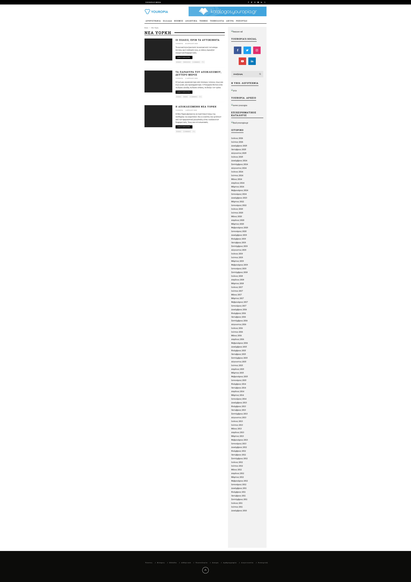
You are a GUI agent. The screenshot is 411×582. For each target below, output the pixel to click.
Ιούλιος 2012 (237, 462)
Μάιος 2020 (236, 216)
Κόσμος (178, 21)
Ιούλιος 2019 (237, 253)
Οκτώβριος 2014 (238, 387)
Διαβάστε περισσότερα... (184, 57)
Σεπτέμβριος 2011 (239, 499)
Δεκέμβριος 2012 (239, 447)
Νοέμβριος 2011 (238, 492)
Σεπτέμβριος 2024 (239, 164)
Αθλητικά (191, 21)
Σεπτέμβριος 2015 (239, 358)
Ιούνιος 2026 (237, 142)
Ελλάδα (167, 21)
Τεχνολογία (217, 21)
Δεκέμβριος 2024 (239, 160)
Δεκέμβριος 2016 (239, 309)
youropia (179, 43)
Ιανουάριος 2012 (238, 484)
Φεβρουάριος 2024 (239, 190)
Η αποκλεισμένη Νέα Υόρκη (196, 106)
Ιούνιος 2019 (237, 257)
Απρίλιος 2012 (237, 473)
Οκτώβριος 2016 (238, 317)
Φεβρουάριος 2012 (239, 480)
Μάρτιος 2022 (237, 201)
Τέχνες (204, 21)
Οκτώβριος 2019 (238, 242)
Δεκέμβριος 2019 (239, 235)
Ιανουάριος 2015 (238, 380)
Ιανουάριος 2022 (238, 205)
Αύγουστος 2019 (238, 250)
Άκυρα (230, 21)
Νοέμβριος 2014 (238, 384)
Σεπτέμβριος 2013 (239, 413)
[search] (260, 74)
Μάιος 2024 (236, 179)
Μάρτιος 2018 (237, 283)
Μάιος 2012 (236, 469)
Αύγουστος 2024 (238, 168)
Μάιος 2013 (236, 428)
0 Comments (196, 62)
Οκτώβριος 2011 (238, 495)
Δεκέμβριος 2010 (239, 510)
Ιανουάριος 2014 (238, 399)
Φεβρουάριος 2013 (239, 440)
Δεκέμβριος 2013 (239, 402)
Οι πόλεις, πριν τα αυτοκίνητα (198, 40)
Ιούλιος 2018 (237, 276)
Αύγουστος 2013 (238, 417)
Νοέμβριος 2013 (238, 406)
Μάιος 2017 (236, 294)
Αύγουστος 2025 (238, 153)
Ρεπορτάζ (241, 21)
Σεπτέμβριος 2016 (239, 320)
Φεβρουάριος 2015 (239, 376)
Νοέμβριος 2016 (238, 313)
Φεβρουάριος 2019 (239, 264)
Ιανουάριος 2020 (238, 231)
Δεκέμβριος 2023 (239, 197)
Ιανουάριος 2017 (238, 305)
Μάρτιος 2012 (237, 477)
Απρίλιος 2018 (237, 279)
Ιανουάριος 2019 (238, 268)
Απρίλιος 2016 (237, 339)
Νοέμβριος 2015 (238, 350)
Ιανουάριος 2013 (238, 443)
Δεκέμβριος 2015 (239, 346)
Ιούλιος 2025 (237, 156)
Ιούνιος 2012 (237, 466)
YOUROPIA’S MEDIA (153, 2)
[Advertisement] (247, 530)
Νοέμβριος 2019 (238, 238)
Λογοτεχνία (247, 562)
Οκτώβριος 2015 (238, 354)
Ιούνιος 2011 (237, 506)
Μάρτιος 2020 (237, 224)
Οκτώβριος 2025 (238, 149)
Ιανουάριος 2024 (239, 194)
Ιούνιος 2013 (237, 425)
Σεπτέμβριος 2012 (239, 458)
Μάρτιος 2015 (237, 372)
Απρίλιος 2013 (237, 432)
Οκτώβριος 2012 (238, 454)
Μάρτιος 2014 (237, 395)
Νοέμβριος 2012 (238, 451)
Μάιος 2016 (236, 335)
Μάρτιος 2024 (237, 186)
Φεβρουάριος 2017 (239, 302)
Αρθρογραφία (153, 21)
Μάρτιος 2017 (237, 298)
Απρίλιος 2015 (237, 369)
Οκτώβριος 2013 (238, 410)
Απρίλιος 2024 (237, 183)
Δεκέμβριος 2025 (239, 145)
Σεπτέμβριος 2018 (239, 272)
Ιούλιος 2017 (237, 287)
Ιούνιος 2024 (237, 175)
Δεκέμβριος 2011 (239, 488)
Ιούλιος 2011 (237, 503)
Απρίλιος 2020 (237, 220)
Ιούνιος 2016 (237, 332)
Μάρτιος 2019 (237, 261)
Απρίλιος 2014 (237, 391)
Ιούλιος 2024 (237, 171)
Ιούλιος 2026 (237, 138)
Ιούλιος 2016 (237, 328)
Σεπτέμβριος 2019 (239, 246)
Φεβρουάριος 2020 (239, 227)
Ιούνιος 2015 (237, 365)
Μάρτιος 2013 (237, 436)
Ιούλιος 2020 (237, 209)
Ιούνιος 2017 (237, 291)
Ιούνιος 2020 (237, 212)
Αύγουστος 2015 (238, 361)
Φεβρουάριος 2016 (239, 343)
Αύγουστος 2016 (238, 324)
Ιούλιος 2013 (237, 421)
